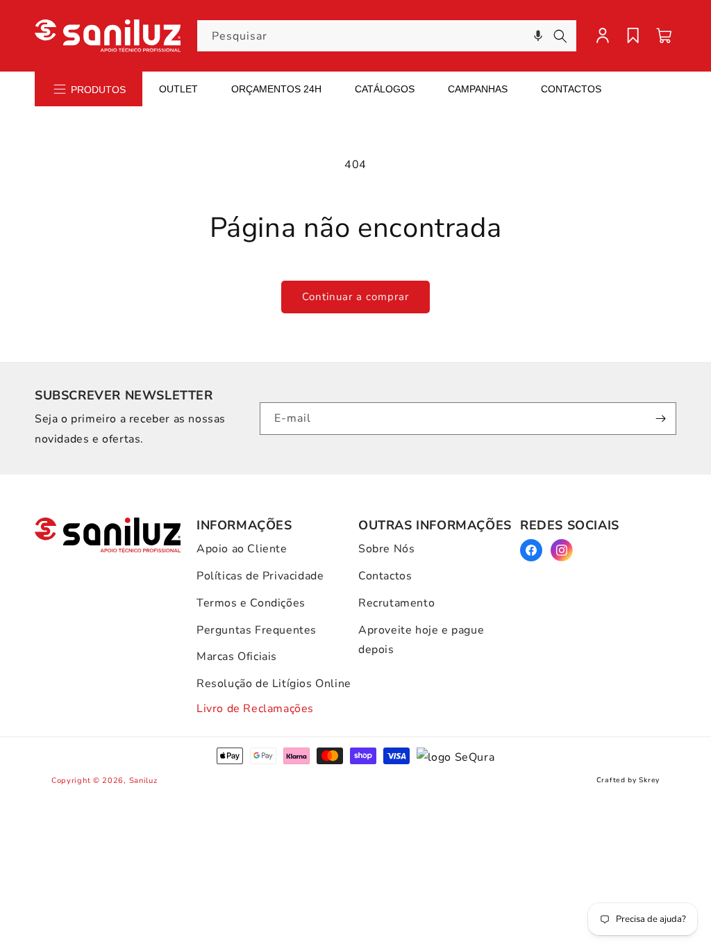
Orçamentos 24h (276, 88)
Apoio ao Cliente (241, 548)
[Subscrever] (660, 418)
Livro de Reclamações (255, 708)
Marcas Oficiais (236, 656)
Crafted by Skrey (628, 780)
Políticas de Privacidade (260, 576)
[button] (538, 35)
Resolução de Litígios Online (273, 683)
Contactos (571, 88)
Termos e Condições (251, 603)
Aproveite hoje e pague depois (421, 640)
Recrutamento (396, 603)
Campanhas (478, 88)
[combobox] (387, 35)
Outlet (178, 88)
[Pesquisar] (560, 36)
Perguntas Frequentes (256, 630)
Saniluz (143, 780)
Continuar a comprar (355, 297)
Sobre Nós (386, 548)
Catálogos (385, 88)
